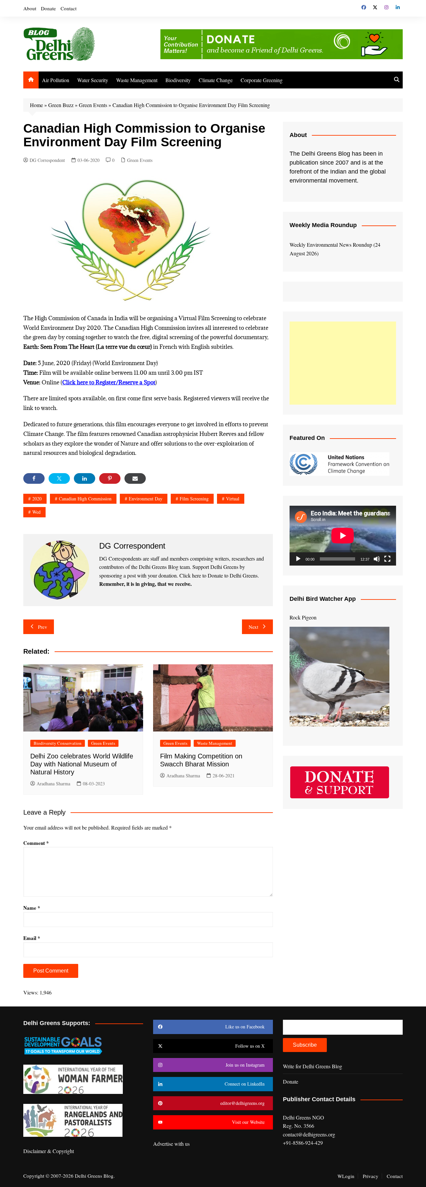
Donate (48, 8)
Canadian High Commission (85, 498)
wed (36, 512)
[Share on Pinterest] (109, 478)
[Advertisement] (343, 363)
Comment (36, 843)
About (29, 8)
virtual (232, 498)
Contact (69, 8)
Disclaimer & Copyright (48, 1150)
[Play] (298, 559)
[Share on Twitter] (59, 478)
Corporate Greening (262, 79)
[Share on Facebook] (34, 478)
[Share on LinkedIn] (84, 478)
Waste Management (136, 79)
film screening (194, 498)
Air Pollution (55, 79)
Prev (42, 626)
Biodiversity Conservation (58, 743)
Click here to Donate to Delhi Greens (218, 575)
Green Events (93, 104)
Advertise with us (171, 1143)
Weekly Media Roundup (323, 225)
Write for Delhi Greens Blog (312, 1066)
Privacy (370, 1176)
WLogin (345, 1176)
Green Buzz (61, 104)
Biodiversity (178, 79)
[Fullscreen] (387, 559)
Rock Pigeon (303, 617)
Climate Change (216, 79)
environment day (145, 498)
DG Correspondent (47, 160)
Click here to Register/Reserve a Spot (108, 382)
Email (31, 938)
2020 (37, 498)
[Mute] (376, 559)
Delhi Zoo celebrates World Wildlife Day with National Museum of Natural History (81, 764)
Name (31, 907)
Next (253, 626)
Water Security (92, 79)
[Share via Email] (135, 478)
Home (36, 104)
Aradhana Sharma (53, 783)
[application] (343, 536)
